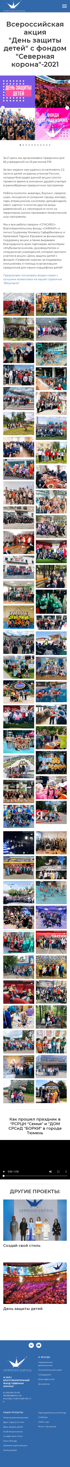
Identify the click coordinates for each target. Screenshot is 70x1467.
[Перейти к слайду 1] (20, 145)
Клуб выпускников (13, 1431)
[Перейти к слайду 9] (43, 145)
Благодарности (46, 1379)
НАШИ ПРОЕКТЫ (13, 1412)
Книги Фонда (10, 1441)
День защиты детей (13, 1427)
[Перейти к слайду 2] (23, 145)
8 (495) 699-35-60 (11, 1392)
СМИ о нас (43, 1422)
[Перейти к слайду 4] (29, 145)
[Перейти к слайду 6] (35, 145)
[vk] (31, 1345)
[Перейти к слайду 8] (41, 145)
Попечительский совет (50, 1370)
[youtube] (38, 1345)
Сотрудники (44, 1374)
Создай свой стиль (12, 1436)
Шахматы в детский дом (15, 1445)
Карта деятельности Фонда (52, 1412)
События (43, 1417)
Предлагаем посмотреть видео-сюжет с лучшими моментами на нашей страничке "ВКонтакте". (32, 279)
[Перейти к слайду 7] (38, 145)
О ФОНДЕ (44, 1357)
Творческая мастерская (15, 1417)
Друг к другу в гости (13, 1422)
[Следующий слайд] (67, 108)
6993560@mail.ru (12, 1395)
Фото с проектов (47, 1426)
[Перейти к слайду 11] (49, 145)
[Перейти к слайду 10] (46, 145)
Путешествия (10, 1450)
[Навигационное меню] (64, 6)
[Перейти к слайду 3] (26, 145)
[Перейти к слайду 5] (32, 145)
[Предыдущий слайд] (3, 108)
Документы (44, 1384)
